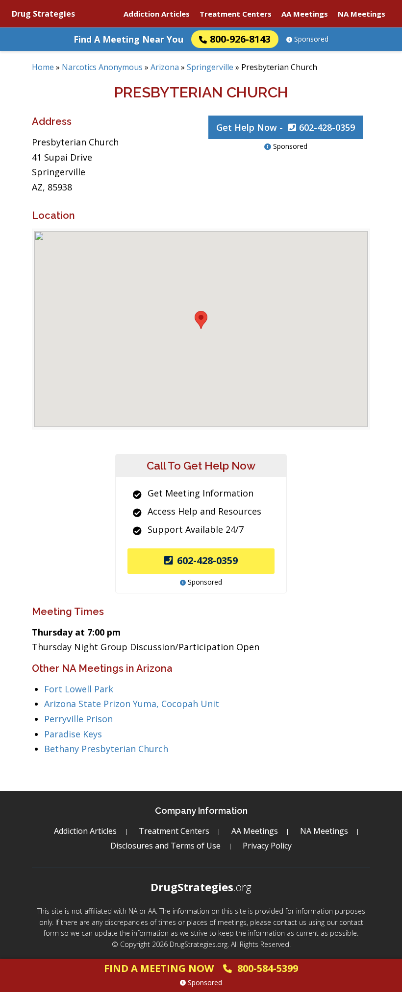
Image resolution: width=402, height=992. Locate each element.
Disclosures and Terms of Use (165, 845)
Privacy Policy (267, 845)
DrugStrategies (201, 886)
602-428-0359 (207, 560)
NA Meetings (361, 14)
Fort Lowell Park (78, 689)
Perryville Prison (78, 719)
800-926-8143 (240, 39)
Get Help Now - (285, 127)
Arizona (165, 67)
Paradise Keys (73, 734)
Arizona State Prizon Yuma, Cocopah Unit (131, 703)
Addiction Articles (157, 14)
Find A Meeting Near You (128, 39)
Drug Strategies (43, 13)
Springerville (210, 67)
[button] (201, 320)
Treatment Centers (236, 14)
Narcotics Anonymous (102, 67)
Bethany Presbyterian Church (106, 749)
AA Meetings (304, 14)
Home (43, 67)
